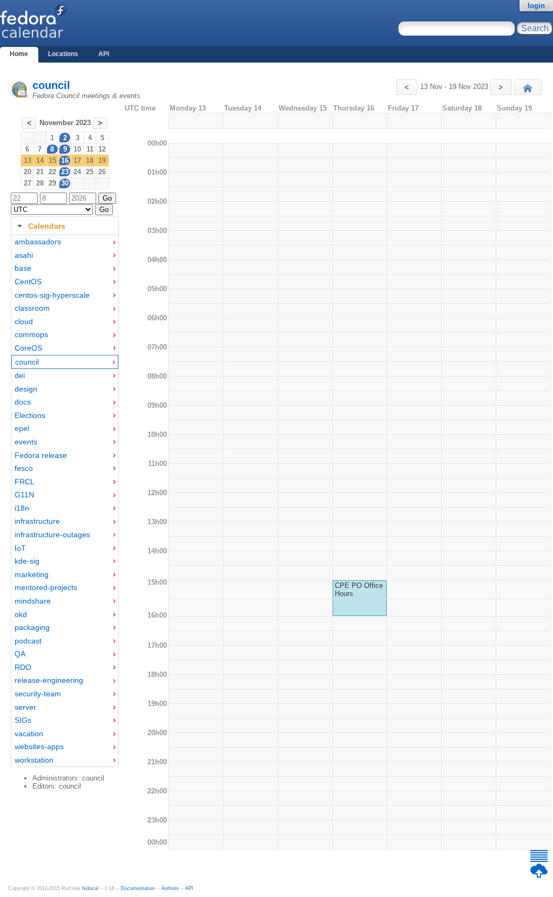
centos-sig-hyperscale (52, 295)
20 (27, 172)
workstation (34, 760)
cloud (24, 321)
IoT (20, 548)
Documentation (138, 888)
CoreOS (28, 348)
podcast (28, 640)
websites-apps (39, 746)
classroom (32, 308)
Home (19, 54)
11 (89, 149)
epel (22, 428)
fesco (24, 468)
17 (77, 160)
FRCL (25, 481)
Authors (170, 888)
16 (65, 160)
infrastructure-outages (52, 534)
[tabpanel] (65, 501)
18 (89, 160)
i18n (22, 508)
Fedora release (41, 455)
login (536, 6)
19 (102, 160)
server (25, 707)
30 (65, 183)
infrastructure (37, 521)
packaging (32, 627)
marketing (32, 574)
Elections (30, 415)
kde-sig (27, 561)
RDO (23, 667)
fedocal (90, 888)
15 (52, 160)
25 (89, 172)
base (23, 268)
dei (20, 375)
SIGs (23, 720)
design (26, 389)
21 (40, 172)
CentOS (28, 281)
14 (40, 160)
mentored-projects (46, 587)
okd (21, 614)
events (26, 441)
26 (102, 172)
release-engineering (49, 680)
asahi (24, 255)
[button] (406, 87)
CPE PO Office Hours (359, 589)
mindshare (33, 601)
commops (31, 334)
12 (102, 149)
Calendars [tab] (46, 226)
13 (27, 160)
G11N (24, 494)
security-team (38, 693)
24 (77, 172)
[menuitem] (64, 242)
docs (23, 402)
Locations (63, 54)
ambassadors (38, 241)
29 (52, 183)
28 (40, 183)
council (51, 85)
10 (77, 149)
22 (52, 172)
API (103, 54)
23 (65, 172)
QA (20, 653)
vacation (29, 733)
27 (27, 183)
